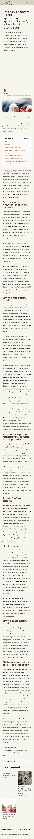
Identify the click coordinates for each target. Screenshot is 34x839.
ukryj (27, 138)
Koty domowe (7, 467)
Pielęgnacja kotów (7, 750)
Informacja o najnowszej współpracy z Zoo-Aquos (8, 774)
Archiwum (15, 829)
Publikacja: (10, 95)
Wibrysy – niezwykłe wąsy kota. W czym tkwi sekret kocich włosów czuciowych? (24, 791)
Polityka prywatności (24, 829)
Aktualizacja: (24, 95)
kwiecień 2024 (12, 747)
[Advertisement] (17, 70)
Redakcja (9, 829)
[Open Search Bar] (27, 3)
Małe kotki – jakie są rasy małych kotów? (8, 816)
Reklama (3, 829)
